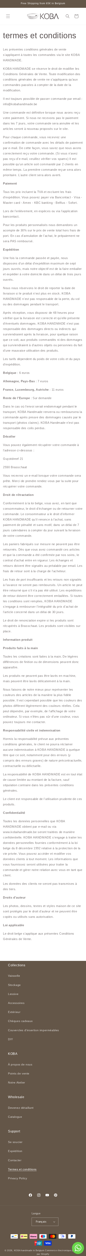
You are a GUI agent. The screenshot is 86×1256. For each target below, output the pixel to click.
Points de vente (18, 1073)
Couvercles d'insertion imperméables (33, 1030)
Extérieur (14, 1012)
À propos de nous (20, 1064)
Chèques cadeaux (20, 1021)
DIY (10, 1039)
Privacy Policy (17, 1178)
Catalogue (15, 1116)
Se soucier (15, 1142)
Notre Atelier (16, 1082)
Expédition (15, 1151)
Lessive (13, 994)
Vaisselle (14, 975)
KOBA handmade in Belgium (29, 1250)
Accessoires (16, 1003)
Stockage (14, 985)
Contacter (14, 1160)
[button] (8, 16)
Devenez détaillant (21, 1107)
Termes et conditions (22, 1169)
